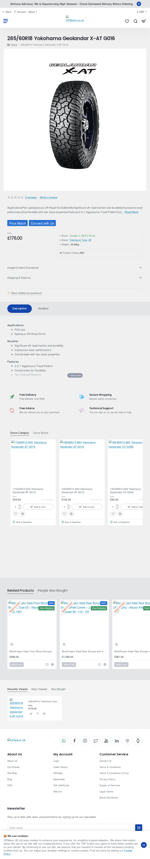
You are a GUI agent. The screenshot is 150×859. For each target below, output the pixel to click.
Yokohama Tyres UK (81, 240)
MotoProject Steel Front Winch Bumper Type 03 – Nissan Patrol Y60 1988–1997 (32, 651)
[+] (20, 505)
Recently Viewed (17, 689)
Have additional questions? (26, 293)
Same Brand (40, 433)
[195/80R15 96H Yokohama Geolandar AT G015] (82, 462)
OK (143, 844)
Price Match (17, 223)
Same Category (19, 433)
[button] (38, 507)
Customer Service (114, 754)
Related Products (20, 591)
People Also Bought (53, 591)
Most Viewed (39, 689)
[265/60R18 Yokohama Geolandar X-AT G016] (17, 708)
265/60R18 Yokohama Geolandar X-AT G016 (44, 701)
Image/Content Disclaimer (23, 267)
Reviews (43, 308)
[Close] (139, 4)
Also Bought (58, 689)
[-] (20, 508)
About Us (14, 754)
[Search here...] (135, 21)
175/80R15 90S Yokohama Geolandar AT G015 (28, 490)
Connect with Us (42, 223)
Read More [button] (131, 212)
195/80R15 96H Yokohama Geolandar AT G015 (76, 490)
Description (19, 308)
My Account (63, 754)
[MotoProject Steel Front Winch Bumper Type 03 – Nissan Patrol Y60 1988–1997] (32, 624)
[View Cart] (144, 21)
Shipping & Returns (19, 277)
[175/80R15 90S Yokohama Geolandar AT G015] (33, 462)
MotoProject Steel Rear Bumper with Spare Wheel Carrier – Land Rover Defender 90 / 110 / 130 (84, 651)
